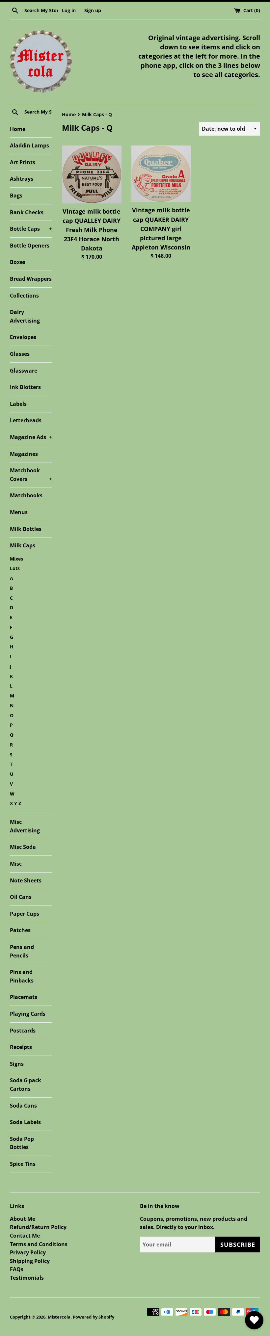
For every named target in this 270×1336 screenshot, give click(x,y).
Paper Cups (24, 913)
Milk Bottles (25, 529)
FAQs (16, 1269)
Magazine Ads (31, 437)
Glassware (23, 370)
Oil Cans (21, 897)
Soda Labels (25, 1122)
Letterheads (25, 420)
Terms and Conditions (39, 1244)
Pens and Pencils (22, 951)
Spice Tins (23, 1163)
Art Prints (22, 162)
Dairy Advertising (25, 316)
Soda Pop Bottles (22, 1143)
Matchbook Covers (31, 475)
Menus (19, 512)
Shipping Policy (30, 1261)
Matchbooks (26, 495)
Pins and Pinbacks (22, 976)
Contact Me (25, 1235)
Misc (16, 863)
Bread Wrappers (31, 278)
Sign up (92, 10)
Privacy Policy (28, 1252)
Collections (24, 295)
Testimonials (27, 1277)
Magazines (24, 454)
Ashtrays (21, 178)
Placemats (23, 997)
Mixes (16, 559)
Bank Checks (26, 212)
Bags (16, 195)
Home (17, 129)
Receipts (21, 1047)
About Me (22, 1218)
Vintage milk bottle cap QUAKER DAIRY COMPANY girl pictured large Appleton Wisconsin (161, 228)
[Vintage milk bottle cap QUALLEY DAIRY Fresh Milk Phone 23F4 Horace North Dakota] (92, 174)
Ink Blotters (25, 387)
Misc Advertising (25, 826)
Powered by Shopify (93, 1317)
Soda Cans (23, 1105)
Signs (17, 1063)
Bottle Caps (31, 228)
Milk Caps (30, 545)
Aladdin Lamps (29, 145)
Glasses (20, 353)
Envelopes (23, 337)
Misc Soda (23, 847)
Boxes (17, 262)
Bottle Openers (29, 245)
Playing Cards (27, 1013)
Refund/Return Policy (38, 1227)
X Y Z (15, 803)
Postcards (23, 1030)
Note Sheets (25, 880)
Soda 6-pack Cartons (25, 1084)
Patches (20, 930)
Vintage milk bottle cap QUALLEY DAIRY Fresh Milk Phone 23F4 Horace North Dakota (92, 229)
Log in (69, 10)
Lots (15, 568)
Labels (18, 403)
